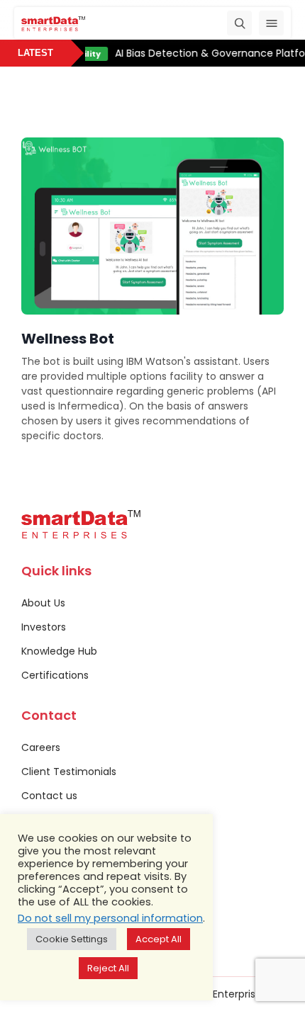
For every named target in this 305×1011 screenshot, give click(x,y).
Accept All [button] (158, 939)
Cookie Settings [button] (71, 939)
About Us (43, 603)
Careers (40, 747)
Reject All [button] (108, 968)
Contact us (49, 796)
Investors (43, 627)
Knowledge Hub (59, 651)
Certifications (55, 675)
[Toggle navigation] (271, 23)
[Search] (239, 23)
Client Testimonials (68, 771)
